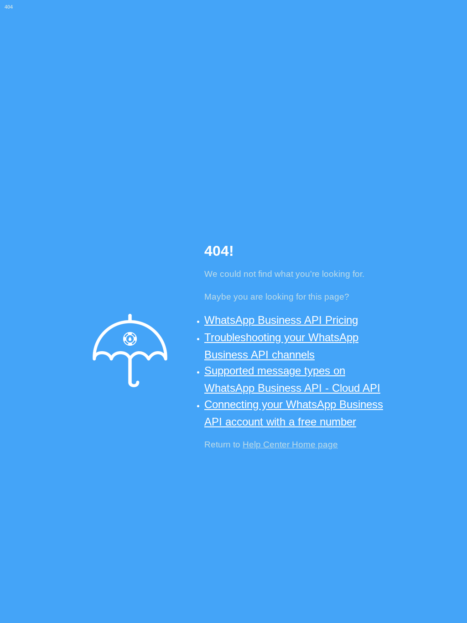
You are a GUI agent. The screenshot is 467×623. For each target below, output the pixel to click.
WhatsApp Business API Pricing (281, 320)
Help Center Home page (290, 444)
